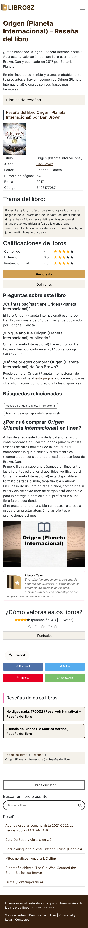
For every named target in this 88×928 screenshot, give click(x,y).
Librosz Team (34, 575)
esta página (44, 378)
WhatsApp (66, 677)
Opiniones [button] (44, 284)
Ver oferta (44, 274)
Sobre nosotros (16, 915)
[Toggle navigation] (82, 8)
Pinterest (24, 677)
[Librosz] (17, 7)
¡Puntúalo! (44, 635)
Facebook (24, 666)
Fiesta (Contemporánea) (24, 882)
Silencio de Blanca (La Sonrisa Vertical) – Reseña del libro (38, 731)
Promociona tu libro (42, 915)
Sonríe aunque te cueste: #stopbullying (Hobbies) (43, 849)
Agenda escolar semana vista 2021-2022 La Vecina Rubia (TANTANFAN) (39, 827)
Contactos (22, 919)
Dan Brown (44, 164)
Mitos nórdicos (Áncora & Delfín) (30, 858)
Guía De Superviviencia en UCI (29, 840)
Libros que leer (44, 785)
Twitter (66, 666)
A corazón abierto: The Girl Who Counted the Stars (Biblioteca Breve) (40, 870)
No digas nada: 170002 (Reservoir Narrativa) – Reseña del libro (43, 713)
